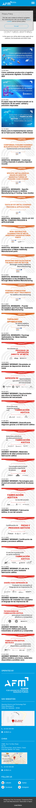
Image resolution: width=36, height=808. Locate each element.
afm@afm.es (7, 732)
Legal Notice (18, 805)
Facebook (8, 787)
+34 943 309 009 (8, 728)
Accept (16, 26)
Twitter (24, 783)
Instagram (25, 787)
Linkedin (8, 783)
